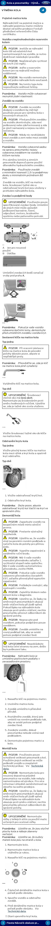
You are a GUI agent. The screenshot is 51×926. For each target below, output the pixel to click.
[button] (3, 3)
